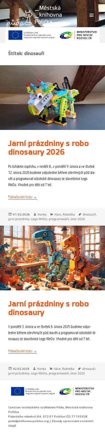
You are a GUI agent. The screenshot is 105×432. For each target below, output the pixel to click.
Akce (57, 214)
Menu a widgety (91, 20)
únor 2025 (77, 373)
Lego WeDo (39, 219)
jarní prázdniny (18, 219)
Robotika (69, 214)
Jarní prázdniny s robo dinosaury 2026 (48, 148)
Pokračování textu (22, 197)
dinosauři (89, 214)
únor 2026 (77, 219)
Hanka (42, 214)
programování (59, 219)
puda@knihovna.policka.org (28, 421)
